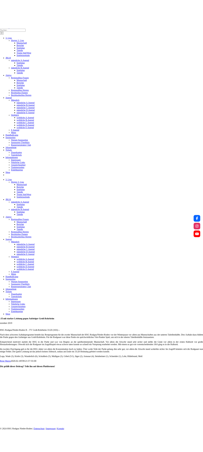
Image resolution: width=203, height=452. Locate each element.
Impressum (51, 428)
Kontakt (60, 428)
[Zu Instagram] (197, 226)
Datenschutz (39, 428)
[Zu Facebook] (197, 218)
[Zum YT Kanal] (197, 233)
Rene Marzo (5, 361)
